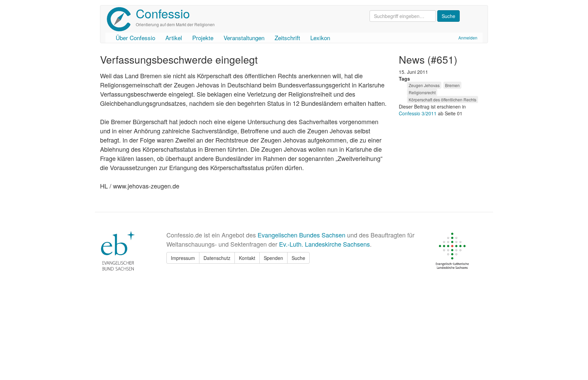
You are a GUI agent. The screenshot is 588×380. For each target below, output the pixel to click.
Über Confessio (135, 37)
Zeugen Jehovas (424, 85)
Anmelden (467, 37)
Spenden (273, 257)
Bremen (452, 85)
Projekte (202, 37)
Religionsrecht (422, 92)
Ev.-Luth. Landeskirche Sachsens (324, 243)
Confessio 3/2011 (418, 113)
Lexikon (320, 37)
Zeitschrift (287, 37)
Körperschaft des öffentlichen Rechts (442, 99)
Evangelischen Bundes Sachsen (301, 234)
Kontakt (247, 257)
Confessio (163, 13)
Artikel (173, 37)
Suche (298, 257)
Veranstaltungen (244, 37)
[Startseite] (121, 19)
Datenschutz (216, 257)
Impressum (183, 257)
